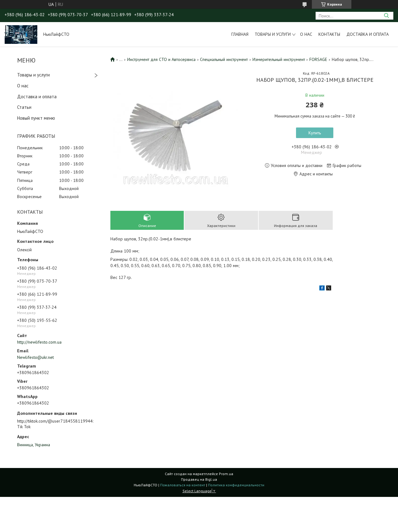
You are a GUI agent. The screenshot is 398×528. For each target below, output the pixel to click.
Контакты (329, 34)
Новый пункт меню (36, 118)
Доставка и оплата (367, 34)
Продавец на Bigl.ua (199, 479)
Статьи (24, 107)
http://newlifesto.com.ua (39, 342)
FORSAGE (318, 59)
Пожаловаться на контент (182, 485)
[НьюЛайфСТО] (21, 34)
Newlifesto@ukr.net (35, 357)
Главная (239, 34)
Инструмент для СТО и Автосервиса (161, 59)
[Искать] (386, 16)
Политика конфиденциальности (236, 485)
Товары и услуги (273, 34)
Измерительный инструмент (278, 59)
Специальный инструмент (224, 59)
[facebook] (322, 289)
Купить (314, 133)
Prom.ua (226, 473)
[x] (328, 289)
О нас (306, 34)
